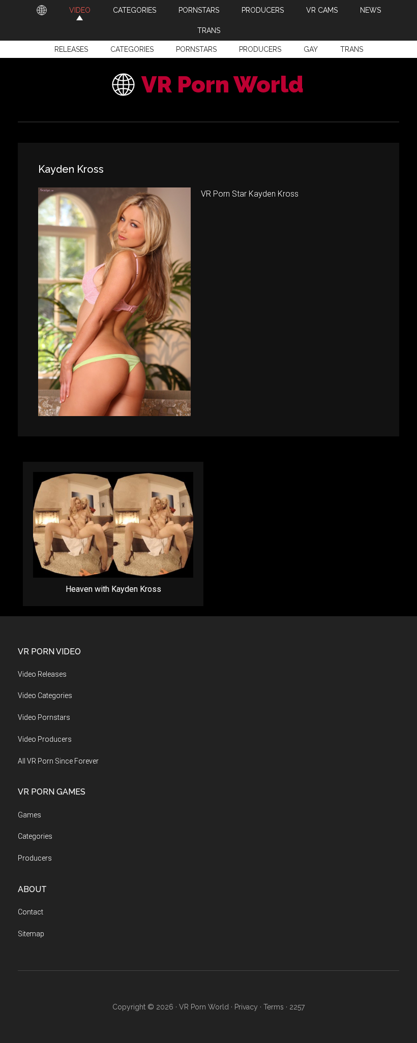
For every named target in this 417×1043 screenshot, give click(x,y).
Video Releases (42, 674)
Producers (260, 49)
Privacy (246, 1007)
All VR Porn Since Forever (58, 761)
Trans (351, 49)
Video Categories (45, 695)
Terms (273, 1007)
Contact (30, 912)
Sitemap (31, 934)
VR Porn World (222, 84)
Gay (311, 49)
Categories (132, 49)
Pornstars (196, 49)
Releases (71, 49)
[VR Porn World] (41, 10)
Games (29, 815)
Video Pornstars (44, 717)
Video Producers (45, 739)
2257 (297, 1007)
